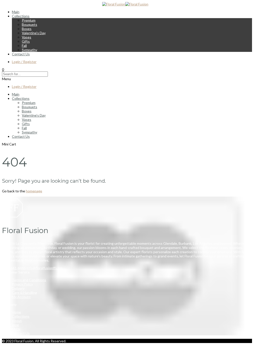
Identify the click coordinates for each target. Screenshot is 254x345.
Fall (24, 45)
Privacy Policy (22, 284)
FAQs (16, 329)
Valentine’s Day (34, 33)
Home (16, 312)
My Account (21, 297)
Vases (26, 37)
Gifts (26, 41)
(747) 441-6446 (14, 268)
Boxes (27, 29)
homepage (34, 191)
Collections (21, 16)
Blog (15, 325)
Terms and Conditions (29, 280)
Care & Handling (24, 292)
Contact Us (21, 54)
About (17, 320)
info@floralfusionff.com (45, 268)
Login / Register (24, 62)
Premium (28, 20)
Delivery (18, 288)
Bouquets (29, 24)
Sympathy (29, 50)
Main (15, 12)
